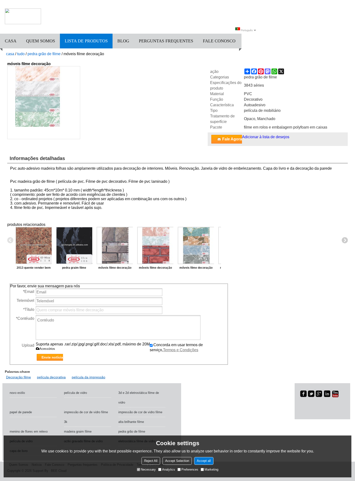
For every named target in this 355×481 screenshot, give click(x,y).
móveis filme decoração (114, 267)
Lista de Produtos (86, 40)
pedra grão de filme (44, 54)
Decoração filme (18, 377)
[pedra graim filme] (74, 245)
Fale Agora (232, 139)
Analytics (168, 469)
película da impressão (88, 377)
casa (10, 40)
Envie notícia (52, 357)
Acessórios (47, 349)
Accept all (204, 461)
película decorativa (51, 377)
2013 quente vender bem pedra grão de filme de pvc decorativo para (34, 268)
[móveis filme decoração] (115, 245)
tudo (21, 54)
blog (123, 40)
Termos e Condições (180, 350)
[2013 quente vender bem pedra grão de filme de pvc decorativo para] (33, 245)
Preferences (189, 469)
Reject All (150, 461)
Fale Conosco (219, 40)
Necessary (148, 469)
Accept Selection (177, 461)
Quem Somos (40, 40)
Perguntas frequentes (166, 40)
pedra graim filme (74, 267)
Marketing (211, 469)
